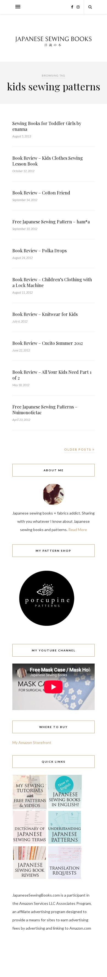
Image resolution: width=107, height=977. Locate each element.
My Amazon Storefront (31, 742)
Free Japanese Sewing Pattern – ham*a (51, 221)
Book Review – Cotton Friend (41, 193)
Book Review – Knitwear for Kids (45, 314)
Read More (77, 529)
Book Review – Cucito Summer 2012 (47, 343)
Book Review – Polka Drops (39, 250)
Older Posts (78, 449)
